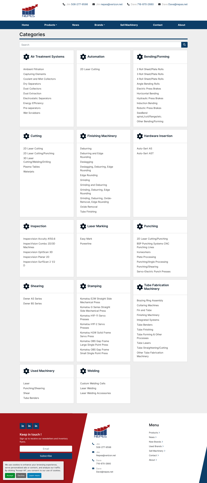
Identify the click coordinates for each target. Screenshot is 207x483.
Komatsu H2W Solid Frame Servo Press (95, 334)
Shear (26, 393)
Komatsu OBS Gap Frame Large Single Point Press (94, 343)
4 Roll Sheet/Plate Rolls (150, 78)
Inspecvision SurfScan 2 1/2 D (39, 263)
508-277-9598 (79, 4)
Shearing (37, 286)
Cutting (36, 136)
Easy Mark (86, 238)
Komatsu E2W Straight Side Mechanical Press (96, 300)
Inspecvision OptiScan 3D (38, 252)
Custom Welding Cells (92, 383)
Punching (151, 226)
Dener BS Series (32, 303)
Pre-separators (31, 107)
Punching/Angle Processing (152, 261)
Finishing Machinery (102, 136)
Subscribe (46, 456)
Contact (157, 24)
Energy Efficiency (33, 103)
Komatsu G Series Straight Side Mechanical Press (95, 309)
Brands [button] (99, 24)
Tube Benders (144, 324)
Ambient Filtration (33, 69)
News (75, 24)
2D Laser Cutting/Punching (38, 153)
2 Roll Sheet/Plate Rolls (150, 69)
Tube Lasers (144, 342)
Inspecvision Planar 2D (36, 256)
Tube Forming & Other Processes (149, 336)
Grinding (85, 180)
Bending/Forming (156, 56)
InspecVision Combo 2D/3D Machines (39, 245)
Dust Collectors (32, 88)
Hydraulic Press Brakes (150, 98)
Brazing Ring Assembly (150, 300)
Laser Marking (97, 226)
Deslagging (86, 161)
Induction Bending (147, 103)
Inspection (38, 226)
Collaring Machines (148, 305)
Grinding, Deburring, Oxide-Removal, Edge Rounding (96, 200)
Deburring (86, 148)
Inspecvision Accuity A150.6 (39, 238)
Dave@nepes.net (178, 4)
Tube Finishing (88, 211)
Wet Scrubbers (31, 112)
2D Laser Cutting (90, 69)
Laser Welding (88, 388)
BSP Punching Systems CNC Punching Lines (153, 245)
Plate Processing (146, 256)
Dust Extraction (32, 93)
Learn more (34, 475)
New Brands (155, 441)
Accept (10, 475)
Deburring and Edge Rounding (91, 155)
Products (49, 24)
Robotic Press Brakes (149, 107)
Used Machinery (43, 371)
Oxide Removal (88, 206)
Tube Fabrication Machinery (156, 287)
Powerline (85, 243)
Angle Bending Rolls (148, 83)
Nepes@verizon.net (106, 455)
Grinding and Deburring (93, 184)
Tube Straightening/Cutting (152, 347)
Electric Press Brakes (149, 88)
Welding (93, 371)
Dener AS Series (32, 298)
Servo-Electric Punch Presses (153, 271)
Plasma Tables (31, 166)
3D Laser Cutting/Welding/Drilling (37, 160)
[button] (50, 25)
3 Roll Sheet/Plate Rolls (150, 74)
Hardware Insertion (158, 136)
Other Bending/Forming (150, 121)
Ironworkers (143, 252)
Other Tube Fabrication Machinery (150, 354)
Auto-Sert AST (145, 153)
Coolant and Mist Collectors (39, 78)
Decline (21, 475)
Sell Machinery (129, 24)
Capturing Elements (34, 74)
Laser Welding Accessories (95, 393)
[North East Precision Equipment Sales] (101, 430)
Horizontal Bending (148, 93)
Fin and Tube (144, 310)
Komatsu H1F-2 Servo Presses (92, 326)
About (181, 24)
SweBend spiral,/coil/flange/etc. (149, 114)
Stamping (94, 286)
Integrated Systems (148, 319)
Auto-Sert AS (144, 148)
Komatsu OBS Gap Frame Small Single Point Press (94, 351)
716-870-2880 (145, 4)
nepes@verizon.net (112, 4)
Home (25, 24)
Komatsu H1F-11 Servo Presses (93, 317)
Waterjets (28, 171)
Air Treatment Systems (47, 56)
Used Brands (155, 446)
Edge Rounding (89, 175)
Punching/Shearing (147, 266)
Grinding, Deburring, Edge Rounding (95, 191)
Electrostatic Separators (37, 98)
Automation (95, 56)
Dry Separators (32, 83)
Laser (26, 383)
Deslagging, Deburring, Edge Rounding (96, 168)
